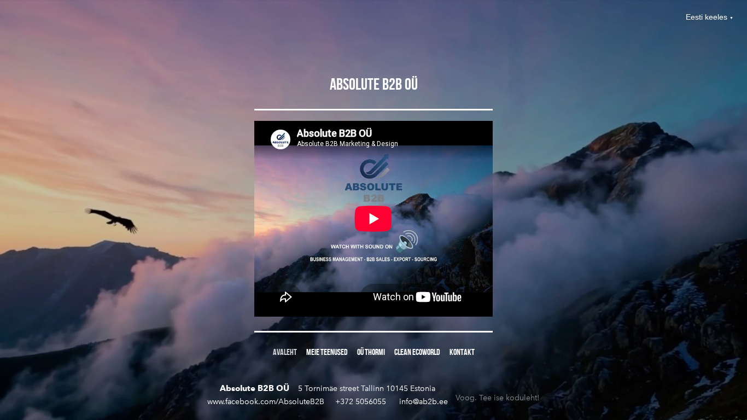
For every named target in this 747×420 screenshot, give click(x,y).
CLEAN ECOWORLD (417, 352)
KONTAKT (462, 352)
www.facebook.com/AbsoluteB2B (265, 401)
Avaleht (285, 352)
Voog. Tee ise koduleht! (498, 395)
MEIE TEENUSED (327, 352)
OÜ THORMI (371, 352)
